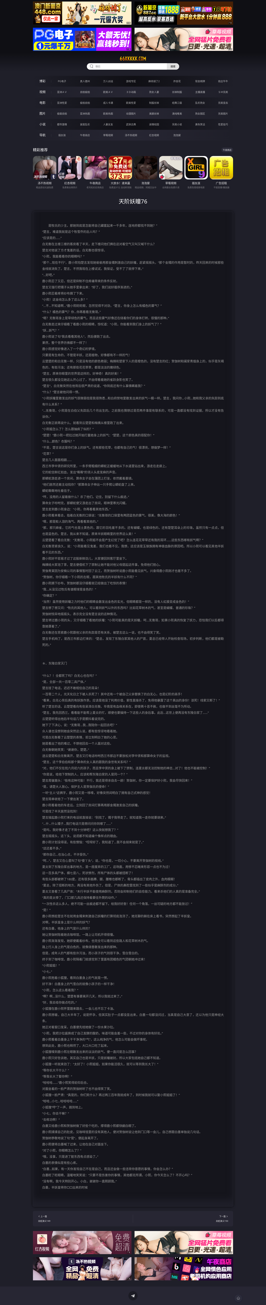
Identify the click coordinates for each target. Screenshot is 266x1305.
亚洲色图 (85, 113)
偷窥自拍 (62, 113)
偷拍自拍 (85, 103)
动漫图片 (131, 113)
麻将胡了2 (154, 81)
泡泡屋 (177, 135)
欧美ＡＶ (108, 92)
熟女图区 (200, 113)
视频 (42, 92)
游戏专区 (131, 81)
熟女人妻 (154, 92)
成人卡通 (108, 103)
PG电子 (62, 81)
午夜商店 (85, 135)
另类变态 (223, 103)
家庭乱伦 (85, 124)
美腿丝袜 (154, 113)
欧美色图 (108, 113)
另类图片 (223, 113)
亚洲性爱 (62, 103)
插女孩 (62, 135)
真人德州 (85, 81)
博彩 (42, 81)
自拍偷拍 (85, 92)
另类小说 (177, 124)
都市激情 (62, 124)
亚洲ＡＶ (62, 92)
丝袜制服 (177, 92)
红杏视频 (154, 135)
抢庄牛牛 (223, 81)
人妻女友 (108, 124)
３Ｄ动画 (131, 92)
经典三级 (177, 103)
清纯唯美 (177, 113)
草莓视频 (108, 135)
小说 (42, 124)
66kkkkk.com (133, 58)
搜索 (173, 66)
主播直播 (200, 92)
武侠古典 (131, 124)
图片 (42, 113)
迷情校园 (154, 124)
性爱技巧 (223, 124)
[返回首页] (238, 1298)
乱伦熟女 (200, 103)
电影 (42, 103)
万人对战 (108, 81)
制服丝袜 (154, 103)
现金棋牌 (200, 81)
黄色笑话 (200, 124)
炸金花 (177, 81)
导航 (42, 135)
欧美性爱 (131, 103)
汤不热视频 (131, 135)
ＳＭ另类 (223, 92)
